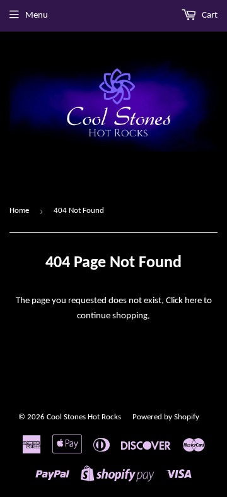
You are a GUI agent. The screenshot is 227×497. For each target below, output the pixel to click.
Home (19, 211)
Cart (209, 15)
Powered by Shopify (165, 417)
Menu (36, 15)
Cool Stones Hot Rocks (84, 417)
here (193, 301)
